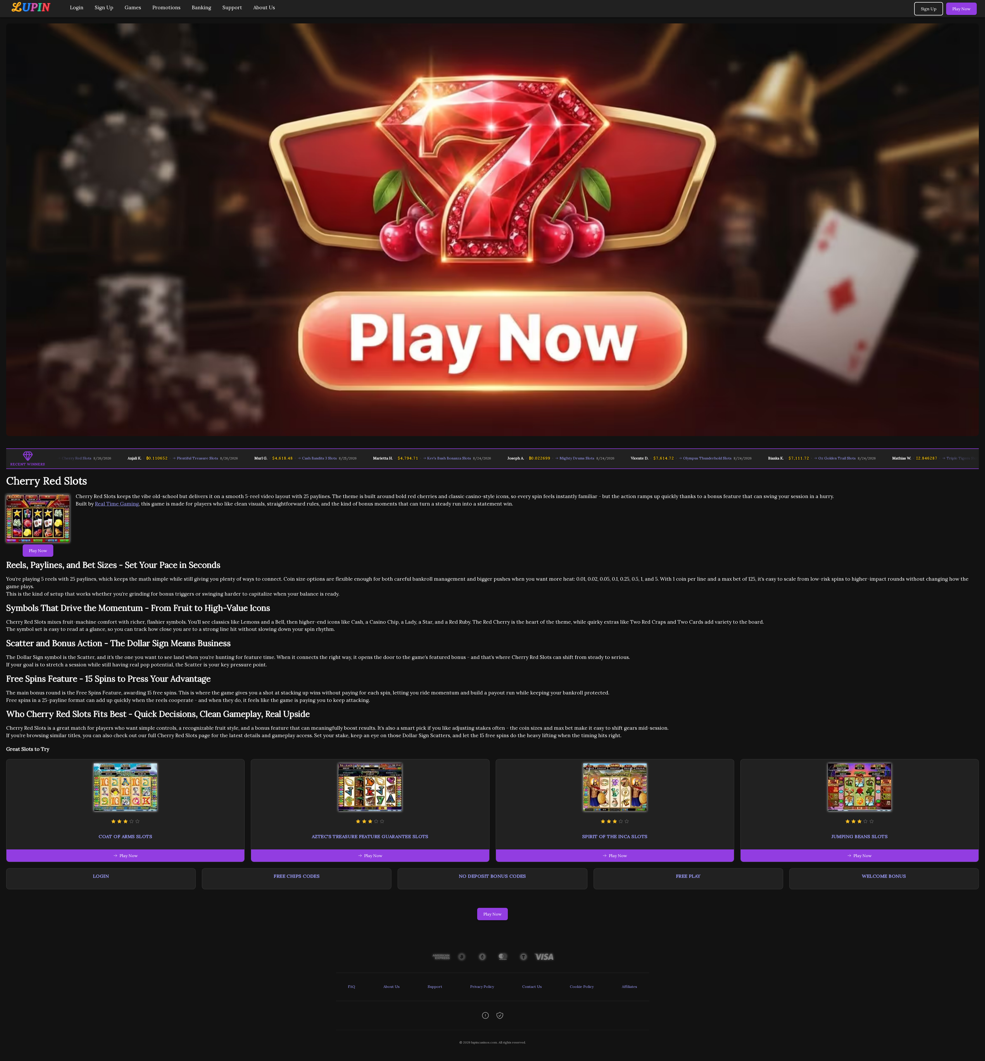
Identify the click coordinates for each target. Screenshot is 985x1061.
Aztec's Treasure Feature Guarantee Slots (370, 836)
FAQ (351, 986)
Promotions (166, 7)
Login (76, 7)
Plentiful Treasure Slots (127, 458)
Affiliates (629, 986)
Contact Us (532, 986)
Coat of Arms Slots (125, 836)
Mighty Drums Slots (506, 458)
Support (232, 7)
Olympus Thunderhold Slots (637, 458)
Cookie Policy (582, 986)
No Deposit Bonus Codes (492, 876)
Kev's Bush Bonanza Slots (379, 458)
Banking (201, 7)
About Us (264, 7)
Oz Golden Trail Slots (766, 458)
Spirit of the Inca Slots (615, 836)
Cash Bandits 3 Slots (249, 458)
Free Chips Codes (297, 876)
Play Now (961, 8)
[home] (34, 13)
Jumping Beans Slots (860, 836)
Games (133, 7)
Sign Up (104, 7)
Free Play (688, 876)
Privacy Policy (482, 986)
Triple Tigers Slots (892, 458)
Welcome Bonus (884, 876)
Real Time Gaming (117, 504)
